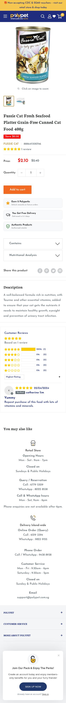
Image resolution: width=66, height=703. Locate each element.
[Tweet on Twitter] (53, 270)
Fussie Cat (11, 144)
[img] (24, 388)
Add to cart (17, 189)
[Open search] (43, 16)
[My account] (49, 16)
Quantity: (10, 172)
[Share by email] (60, 270)
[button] (12, 149)
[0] (59, 16)
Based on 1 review (15, 342)
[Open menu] (5, 16)
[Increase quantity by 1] (40, 172)
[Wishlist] (54, 17)
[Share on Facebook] (39, 270)
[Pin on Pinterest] (46, 270)
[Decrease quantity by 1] (21, 172)
